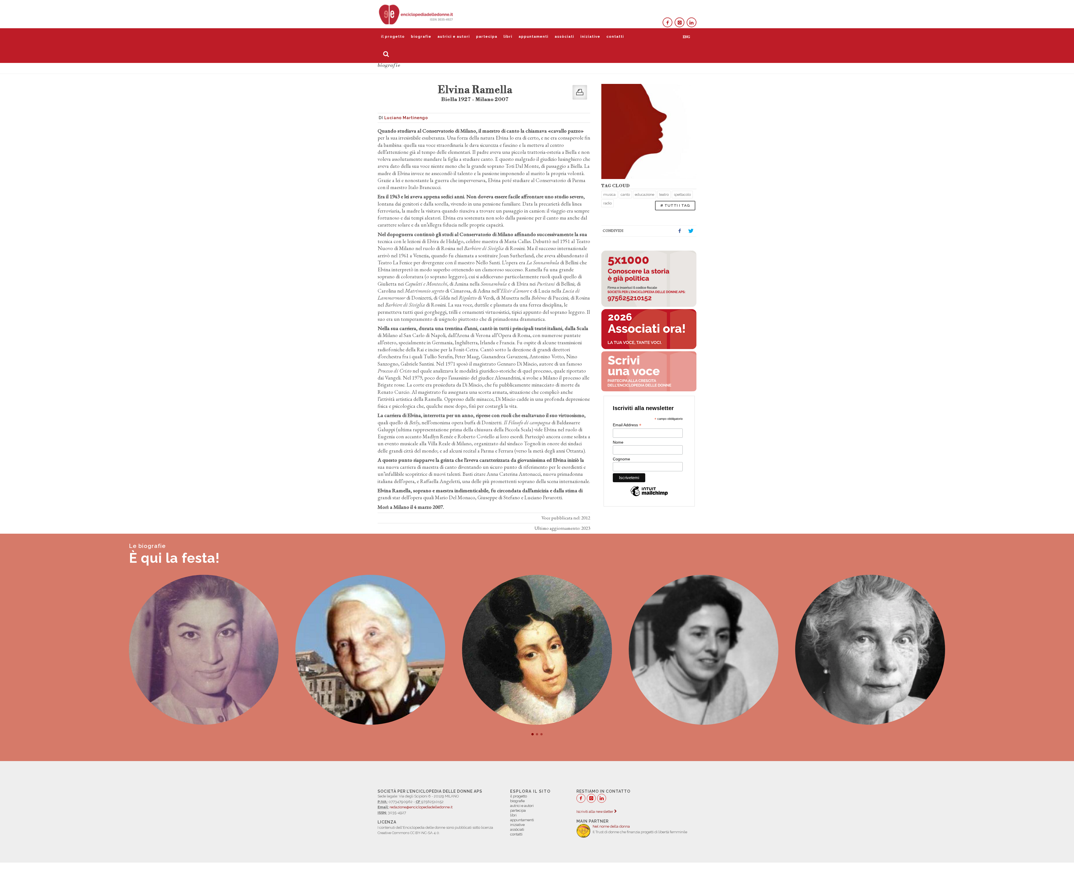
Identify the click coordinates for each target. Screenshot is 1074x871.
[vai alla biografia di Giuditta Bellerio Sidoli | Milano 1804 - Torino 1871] (537, 650)
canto (625, 194)
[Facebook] (667, 22)
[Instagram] (679, 22)
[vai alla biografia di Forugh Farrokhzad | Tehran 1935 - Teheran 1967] (204, 650)
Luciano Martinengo (406, 118)
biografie (421, 36)
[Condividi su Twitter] (690, 231)
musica (609, 194)
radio (607, 203)
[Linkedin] (691, 22)
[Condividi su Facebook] (679, 231)
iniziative (590, 36)
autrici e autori (453, 36)
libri (507, 36)
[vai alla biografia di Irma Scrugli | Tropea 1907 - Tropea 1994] (370, 650)
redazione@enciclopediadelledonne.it (421, 807)
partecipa (486, 36)
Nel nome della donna (611, 826)
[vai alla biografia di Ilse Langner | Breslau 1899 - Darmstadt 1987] (870, 650)
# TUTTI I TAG (675, 205)
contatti (615, 36)
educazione (644, 194)
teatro (664, 194)
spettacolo (682, 194)
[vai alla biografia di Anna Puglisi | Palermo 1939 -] (704, 650)
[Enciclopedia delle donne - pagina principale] (416, 14)
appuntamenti (533, 36)
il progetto (393, 36)
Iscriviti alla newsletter (595, 811)
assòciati (564, 36)
